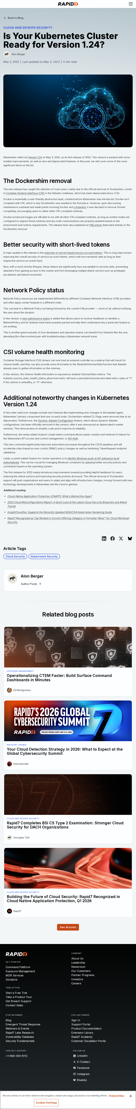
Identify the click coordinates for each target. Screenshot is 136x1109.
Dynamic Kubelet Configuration (55, 420)
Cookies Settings (46, 1102)
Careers (76, 983)
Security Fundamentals (20, 1041)
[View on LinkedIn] (104, 538)
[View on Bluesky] (130, 538)
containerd (80, 207)
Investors (77, 979)
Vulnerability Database (20, 1036)
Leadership (78, 962)
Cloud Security (15, 556)
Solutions (11, 979)
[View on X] (121, 538)
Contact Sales (14, 1005)
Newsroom (78, 966)
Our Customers (81, 971)
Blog (8, 1020)
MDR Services (15, 975)
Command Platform (18, 967)
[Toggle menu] (131, 4)
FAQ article (95, 225)
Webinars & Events (17, 1028)
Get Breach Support (18, 1001)
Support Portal (80, 1024)
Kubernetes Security (44, 556)
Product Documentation (86, 1028)
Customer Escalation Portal (88, 1041)
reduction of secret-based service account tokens (73, 252)
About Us (77, 958)
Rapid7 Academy (82, 1036)
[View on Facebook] (112, 538)
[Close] (130, 1096)
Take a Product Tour (19, 997)
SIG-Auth (73, 438)
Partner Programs (82, 975)
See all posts (68, 927)
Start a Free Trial (16, 992)
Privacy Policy (116, 1095)
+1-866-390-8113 (16, 1056)
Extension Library (82, 1032)
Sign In (75, 1020)
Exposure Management (20, 971)
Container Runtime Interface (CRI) (25, 193)
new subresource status (36, 318)
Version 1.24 (35, 157)
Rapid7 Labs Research (20, 1032)
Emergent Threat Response (23, 1024)
